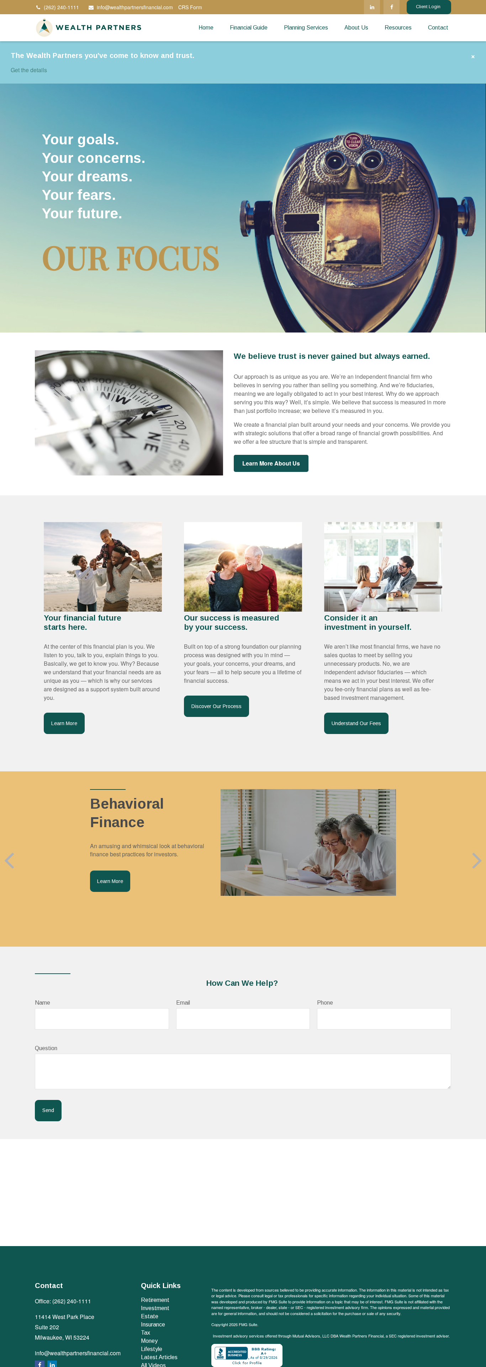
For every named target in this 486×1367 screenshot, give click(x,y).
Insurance (153, 1324)
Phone (325, 1003)
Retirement (155, 1300)
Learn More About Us (271, 463)
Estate (149, 1316)
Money (149, 1341)
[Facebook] (392, 7)
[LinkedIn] (372, 7)
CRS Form (190, 7)
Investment (155, 1308)
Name (42, 1003)
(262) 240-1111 (61, 7)
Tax (145, 1333)
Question (46, 1048)
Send (48, 1110)
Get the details (29, 70)
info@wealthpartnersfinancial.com (135, 7)
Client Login (429, 6)
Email (183, 1003)
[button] (206, 27)
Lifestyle (151, 1349)
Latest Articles (159, 1357)
